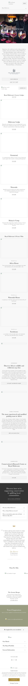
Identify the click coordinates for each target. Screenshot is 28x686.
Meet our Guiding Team (14, 433)
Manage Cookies (14, 683)
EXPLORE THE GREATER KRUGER (14, 383)
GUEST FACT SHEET (14, 82)
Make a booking (14, 79)
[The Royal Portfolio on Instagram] (12, 660)
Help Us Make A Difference (14, 498)
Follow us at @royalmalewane (15, 619)
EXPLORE (14, 477)
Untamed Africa (14, 600)
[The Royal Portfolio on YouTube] (16, 659)
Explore (14, 129)
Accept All (14, 679)
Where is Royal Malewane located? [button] (10, 510)
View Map (14, 97)
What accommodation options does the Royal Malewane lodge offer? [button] (12, 514)
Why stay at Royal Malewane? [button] (9, 507)
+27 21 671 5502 (14, 656)
